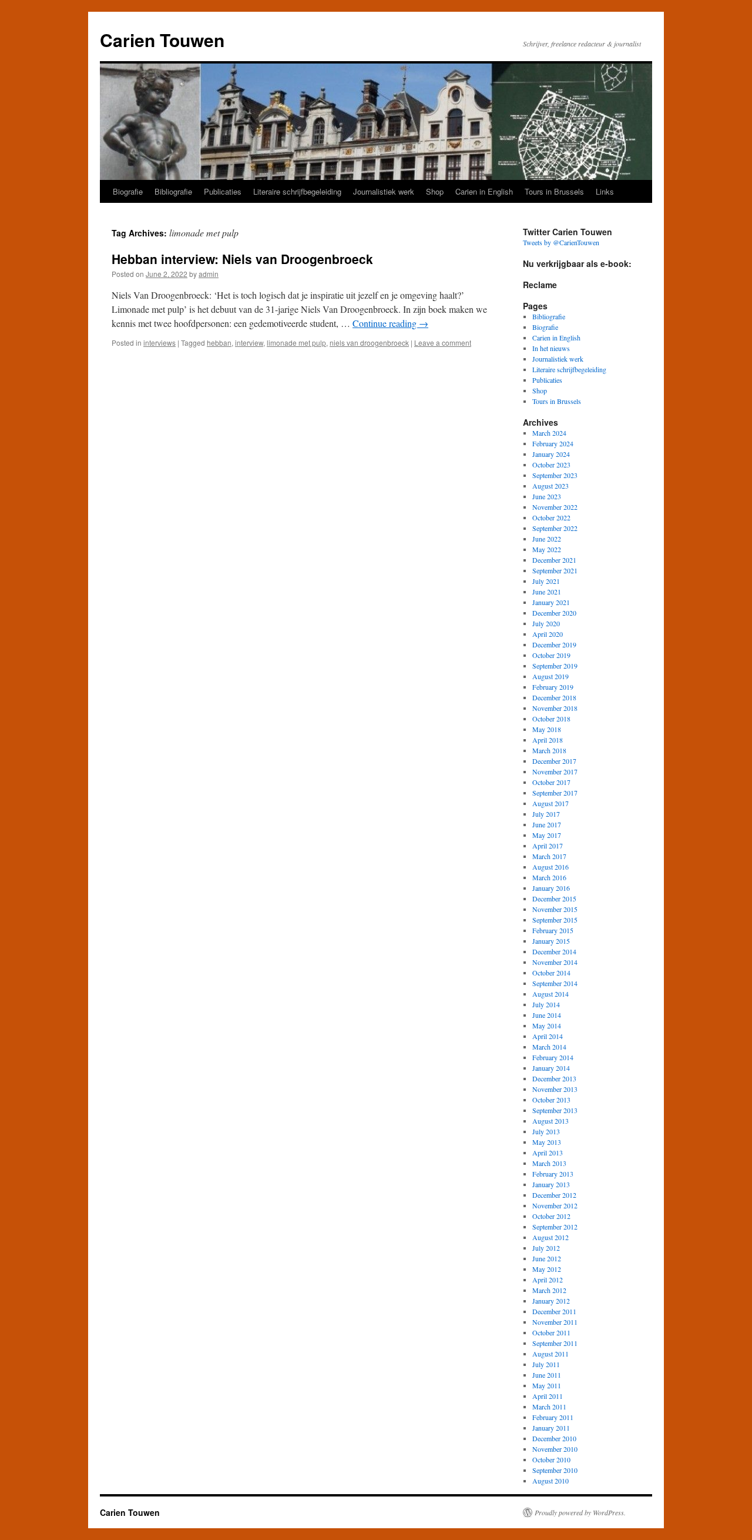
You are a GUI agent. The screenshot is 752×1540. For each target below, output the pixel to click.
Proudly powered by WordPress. (580, 1512)
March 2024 (549, 432)
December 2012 (554, 1195)
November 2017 (555, 771)
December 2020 (554, 612)
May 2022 (546, 549)
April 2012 (547, 1279)
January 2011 (551, 1427)
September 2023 (555, 475)
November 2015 (555, 909)
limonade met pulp (296, 343)
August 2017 (550, 803)
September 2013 (555, 1110)
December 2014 (554, 951)
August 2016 (550, 866)
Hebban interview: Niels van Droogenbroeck (242, 259)
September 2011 (555, 1343)
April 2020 (547, 634)
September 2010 (555, 1470)
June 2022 (546, 538)
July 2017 (546, 814)
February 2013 (552, 1173)
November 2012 (555, 1205)
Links (605, 191)
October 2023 (551, 464)
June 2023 (546, 496)
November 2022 (555, 507)
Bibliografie (173, 191)
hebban (219, 343)
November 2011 (555, 1322)
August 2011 (550, 1353)
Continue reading (390, 323)
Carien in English (484, 191)
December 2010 (554, 1438)
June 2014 (546, 1015)
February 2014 (552, 1057)
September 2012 (555, 1226)
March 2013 (549, 1163)
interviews (159, 343)
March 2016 (549, 877)
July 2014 (546, 1004)
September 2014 (555, 983)
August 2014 (550, 993)
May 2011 (546, 1385)
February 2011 (552, 1417)
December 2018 (554, 697)
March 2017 (549, 856)
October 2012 (551, 1216)
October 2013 (551, 1099)
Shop (435, 191)
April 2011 (547, 1396)
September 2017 (555, 792)
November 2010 (555, 1449)
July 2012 (546, 1247)
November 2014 (555, 962)
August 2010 (550, 1480)
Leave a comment (442, 343)
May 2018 (546, 729)
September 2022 (555, 528)
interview (249, 343)
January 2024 (551, 454)
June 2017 (546, 824)
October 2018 (551, 718)
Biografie (128, 191)
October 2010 (551, 1459)
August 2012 (550, 1237)
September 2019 (555, 665)
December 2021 (554, 559)
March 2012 (549, 1290)
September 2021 (555, 570)
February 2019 (552, 687)
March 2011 (549, 1406)
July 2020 (546, 623)
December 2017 (554, 761)
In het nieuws (551, 348)
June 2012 (546, 1258)
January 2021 (551, 602)
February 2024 (552, 443)
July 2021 (546, 581)
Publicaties (222, 191)
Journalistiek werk (383, 191)
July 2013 (546, 1131)
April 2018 (547, 739)
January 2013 (551, 1184)
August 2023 (550, 485)
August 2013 (550, 1120)
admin (209, 274)
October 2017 (551, 782)
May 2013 (546, 1142)
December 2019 (554, 644)
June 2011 (546, 1374)
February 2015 (552, 930)
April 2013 (547, 1152)
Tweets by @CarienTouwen (561, 242)
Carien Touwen (162, 39)
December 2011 (554, 1311)
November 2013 (555, 1089)
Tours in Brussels (554, 191)
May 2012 (546, 1269)
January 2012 (551, 1300)
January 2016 (551, 888)
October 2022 (551, 517)
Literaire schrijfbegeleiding (297, 191)
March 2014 (549, 1046)
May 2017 (546, 835)
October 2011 (551, 1332)
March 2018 (549, 750)
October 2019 (551, 655)
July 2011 (546, 1364)
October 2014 (551, 972)
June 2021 (546, 591)
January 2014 (551, 1068)
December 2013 (554, 1078)
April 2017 (547, 845)
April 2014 (547, 1036)
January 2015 (551, 941)
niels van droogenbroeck (369, 343)
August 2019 (550, 676)
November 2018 (555, 708)
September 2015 (555, 919)
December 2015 (554, 898)
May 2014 (546, 1025)
